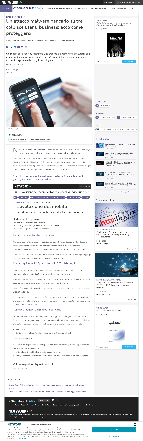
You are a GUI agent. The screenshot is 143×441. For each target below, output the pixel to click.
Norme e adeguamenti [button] (98, 8)
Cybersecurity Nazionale (64, 8)
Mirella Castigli (12, 70)
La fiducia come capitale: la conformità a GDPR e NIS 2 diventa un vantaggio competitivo (47, 391)
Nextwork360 (13, 415)
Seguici (42, 400)
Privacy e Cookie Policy (43, 405)
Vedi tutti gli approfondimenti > (126, 192)
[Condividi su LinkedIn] (14, 47)
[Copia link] (26, 47)
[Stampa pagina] (22, 47)
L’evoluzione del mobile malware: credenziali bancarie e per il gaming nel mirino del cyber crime (48, 178)
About (11, 405)
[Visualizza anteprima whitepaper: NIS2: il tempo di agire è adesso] (116, 331)
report (68, 149)
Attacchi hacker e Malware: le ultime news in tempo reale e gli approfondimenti (43, 41)
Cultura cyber (128, 8)
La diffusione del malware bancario (29, 222)
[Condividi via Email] (18, 47)
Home (8, 41)
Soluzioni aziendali (116, 8)
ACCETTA (114, 429)
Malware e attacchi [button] (80, 8)
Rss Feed (30, 405)
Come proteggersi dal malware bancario (31, 229)
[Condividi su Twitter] (10, 47)
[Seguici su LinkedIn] (53, 400)
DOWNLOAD (129, 61)
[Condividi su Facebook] (7, 47)
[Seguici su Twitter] (57, 400)
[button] (6, 8)
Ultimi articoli (50, 8)
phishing (38, 166)
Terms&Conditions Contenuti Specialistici (67, 405)
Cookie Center (88, 405)
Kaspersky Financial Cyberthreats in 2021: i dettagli (36, 226)
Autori (17, 405)
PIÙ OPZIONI (114, 436)
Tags (23, 405)
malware (48, 149)
